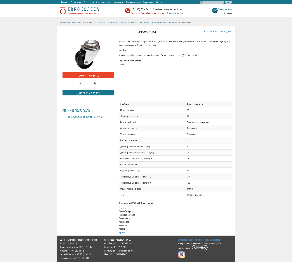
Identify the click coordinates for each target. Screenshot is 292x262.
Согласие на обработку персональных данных (199, 239)
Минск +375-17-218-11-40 (115, 254)
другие (122, 232)
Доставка (100, 2)
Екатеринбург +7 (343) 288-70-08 (74, 257)
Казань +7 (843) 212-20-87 (116, 246)
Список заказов (225, 9)
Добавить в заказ (88, 92)
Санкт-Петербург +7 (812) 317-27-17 (76, 246)
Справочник (148, 2)
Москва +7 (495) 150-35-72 (72, 250)
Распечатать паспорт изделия (218, 31)
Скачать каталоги (115, 2)
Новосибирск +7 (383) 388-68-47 (118, 250)
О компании (76, 2)
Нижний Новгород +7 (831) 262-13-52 (77, 254)
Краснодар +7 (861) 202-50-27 (117, 239)
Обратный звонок (175, 13)
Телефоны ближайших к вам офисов (147, 13)
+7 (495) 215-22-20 (142, 9)
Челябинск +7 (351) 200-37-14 (117, 243)
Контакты (160, 2)
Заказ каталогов (133, 2)
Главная (64, 2)
